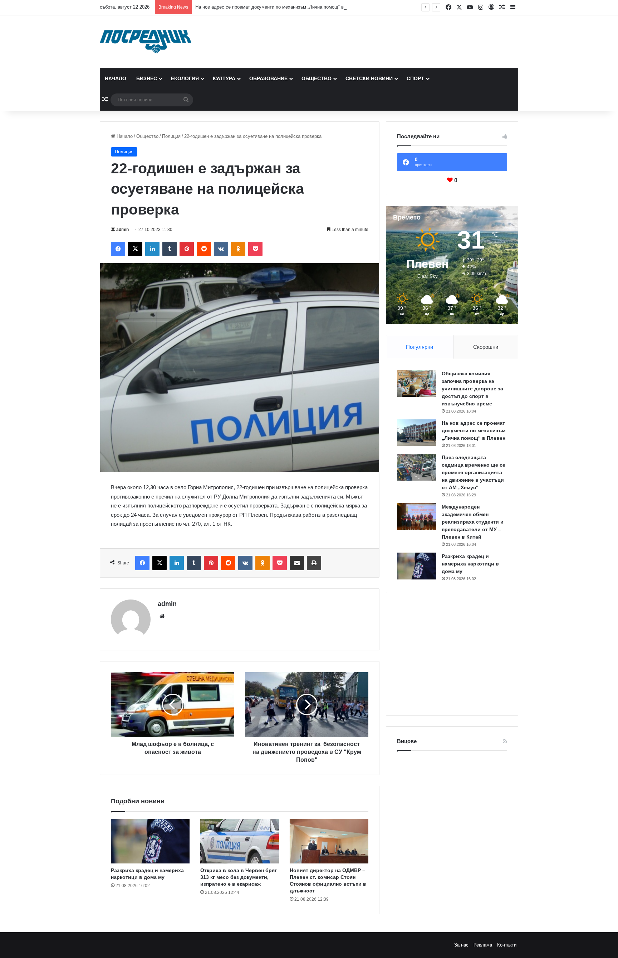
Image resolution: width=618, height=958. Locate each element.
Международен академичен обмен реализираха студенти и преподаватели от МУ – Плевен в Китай (473, 522)
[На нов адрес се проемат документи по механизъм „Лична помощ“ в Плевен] (416, 432)
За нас (461, 945)
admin (122, 229)
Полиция (171, 136)
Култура (224, 78)
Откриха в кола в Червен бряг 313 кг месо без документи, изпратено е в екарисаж (238, 877)
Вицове (407, 741)
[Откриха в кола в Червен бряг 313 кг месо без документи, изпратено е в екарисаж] (239, 841)
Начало (115, 78)
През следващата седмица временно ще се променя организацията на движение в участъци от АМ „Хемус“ (473, 472)
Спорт (415, 78)
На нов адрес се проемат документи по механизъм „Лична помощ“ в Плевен (278, 7)
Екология (185, 78)
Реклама (483, 945)
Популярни (419, 347)
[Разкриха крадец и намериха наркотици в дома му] (150, 841)
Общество (316, 78)
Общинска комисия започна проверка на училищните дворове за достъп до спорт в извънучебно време (472, 388)
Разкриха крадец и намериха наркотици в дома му (470, 563)
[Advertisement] (452, 659)
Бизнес (146, 78)
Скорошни (485, 347)
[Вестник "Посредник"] (145, 41)
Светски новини (369, 78)
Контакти (506, 945)
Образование (268, 78)
